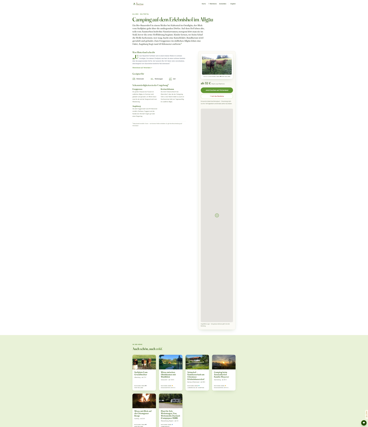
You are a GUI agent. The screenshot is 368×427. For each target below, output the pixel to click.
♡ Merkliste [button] (212, 4)
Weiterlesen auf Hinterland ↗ (142, 68)
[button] (364, 423)
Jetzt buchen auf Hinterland (217, 90)
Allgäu (135, 14)
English (233, 4)
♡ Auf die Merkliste (217, 96)
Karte (204, 4)
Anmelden (222, 4)
